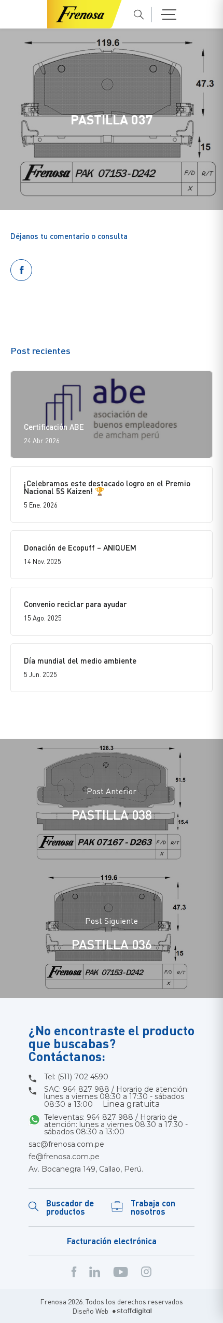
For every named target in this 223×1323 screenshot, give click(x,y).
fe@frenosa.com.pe (64, 1156)
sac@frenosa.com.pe (66, 1144)
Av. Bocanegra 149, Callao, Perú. (86, 1169)
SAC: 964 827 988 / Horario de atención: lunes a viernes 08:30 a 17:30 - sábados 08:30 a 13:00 (116, 1097)
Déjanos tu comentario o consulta (69, 236)
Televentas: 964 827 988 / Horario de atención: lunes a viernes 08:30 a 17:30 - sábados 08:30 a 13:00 (116, 1124)
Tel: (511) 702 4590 (76, 1076)
